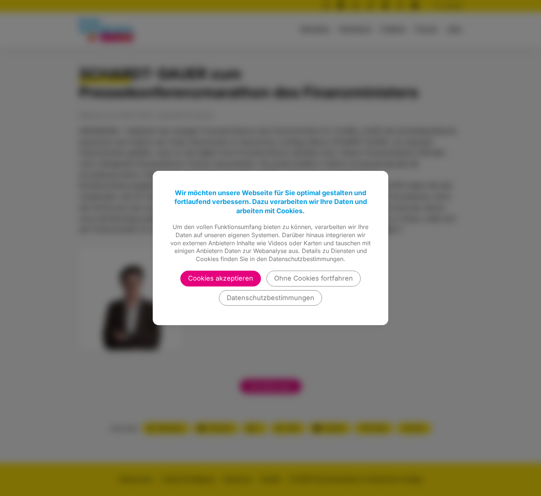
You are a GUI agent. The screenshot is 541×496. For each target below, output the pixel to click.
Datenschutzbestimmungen (270, 298)
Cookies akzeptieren (220, 278)
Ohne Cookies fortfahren (313, 278)
